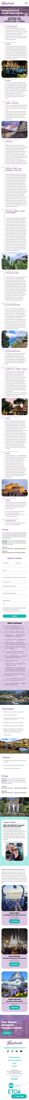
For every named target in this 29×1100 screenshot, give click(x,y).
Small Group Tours (14, 1057)
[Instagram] (12, 1051)
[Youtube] (21, 1051)
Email (4, 570)
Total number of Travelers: (10, 586)
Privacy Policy (14, 1079)
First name (6, 563)
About (14, 1063)
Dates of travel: (7, 600)
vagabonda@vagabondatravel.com (14, 1048)
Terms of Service (14, 1078)
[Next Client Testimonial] (23, 824)
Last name (18, 563)
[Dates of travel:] (4, 603)
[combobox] (14, 582)
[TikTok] (8, 1051)
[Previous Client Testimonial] (18, 824)
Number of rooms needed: (10, 593)
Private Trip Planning (14, 1060)
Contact (14, 1066)
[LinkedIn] (17, 1051)
